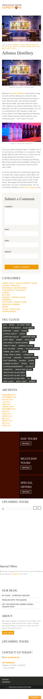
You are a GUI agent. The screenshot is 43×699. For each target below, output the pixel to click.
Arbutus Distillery (32, 45)
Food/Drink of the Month (14, 290)
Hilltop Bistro (32, 348)
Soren (5, 306)
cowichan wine (28, 336)
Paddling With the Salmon (14, 600)
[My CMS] (12, 6)
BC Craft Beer (23, 325)
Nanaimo (18, 357)
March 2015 (7, 420)
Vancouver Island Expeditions (20, 687)
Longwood (28, 354)
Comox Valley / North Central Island (19, 283)
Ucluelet (29, 366)
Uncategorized (9, 311)
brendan (7, 330)
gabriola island (25, 345)
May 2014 (6, 423)
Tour (32, 363)
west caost (8, 381)
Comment (9, 207)
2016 (5, 325)
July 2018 (6, 402)
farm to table (9, 345)
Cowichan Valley (11, 336)
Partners (6, 299)
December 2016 (9, 409)
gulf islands (9, 348)
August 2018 (7, 399)
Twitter (5, 680)
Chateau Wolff (10, 333)
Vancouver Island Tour (14, 375)
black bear (28, 328)
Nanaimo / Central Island (14, 297)
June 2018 (6, 404)
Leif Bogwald (8, 662)
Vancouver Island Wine (14, 378)
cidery (22, 333)
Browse (26, 443)
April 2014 (6, 425)
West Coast (21, 381)
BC (3, 46)
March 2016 (7, 416)
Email (7, 241)
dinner (19, 339)
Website (8, 252)
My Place (6, 295)
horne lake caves (11, 351)
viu (28, 378)
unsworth (8, 369)
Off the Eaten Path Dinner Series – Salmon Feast (18, 605)
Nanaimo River (30, 357)
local (24, 351)
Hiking (20, 348)
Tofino (24, 363)
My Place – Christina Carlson (16, 595)
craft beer (8, 339)
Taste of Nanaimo (19, 46)
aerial (12, 325)
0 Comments (15, 45)
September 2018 (9, 397)
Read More (8, 632)
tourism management (13, 366)
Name (7, 229)
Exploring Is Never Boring (14, 288)
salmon (22, 360)
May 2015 (6, 418)
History (5, 292)
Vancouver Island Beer (14, 372)
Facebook (6, 682)
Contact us (16, 574)
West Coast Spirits (9, 48)
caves (16, 330)
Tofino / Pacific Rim (11, 309)
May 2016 (6, 411)
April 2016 (6, 413)
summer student (11, 363)
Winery (32, 381)
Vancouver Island (33, 46)
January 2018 (8, 406)
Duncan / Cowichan (11, 285)
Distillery (8, 46)
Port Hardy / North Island (14, 302)
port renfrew (10, 360)
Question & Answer (11, 304)
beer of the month (12, 328)
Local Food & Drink (12, 354)
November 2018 (9, 395)
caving (24, 330)
